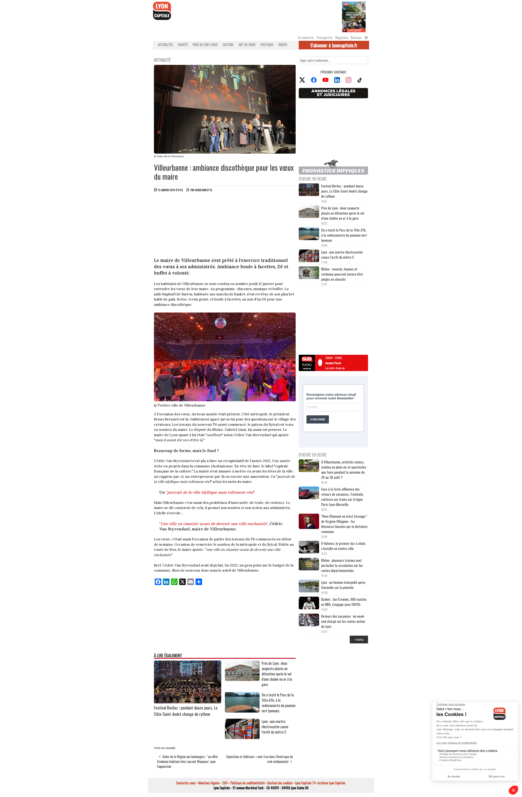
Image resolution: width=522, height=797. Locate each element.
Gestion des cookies (279, 782)
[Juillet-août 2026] (353, 16)
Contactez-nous (186, 782)
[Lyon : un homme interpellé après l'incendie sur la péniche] (309, 587)
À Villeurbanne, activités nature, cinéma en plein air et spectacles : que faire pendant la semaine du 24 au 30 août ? (344, 469)
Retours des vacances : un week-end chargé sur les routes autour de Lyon (343, 621)
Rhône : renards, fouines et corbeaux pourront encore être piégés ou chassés (342, 274)
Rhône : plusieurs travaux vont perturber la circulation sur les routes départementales (342, 565)
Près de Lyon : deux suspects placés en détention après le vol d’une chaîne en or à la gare (277, 674)
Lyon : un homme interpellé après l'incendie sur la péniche (343, 585)
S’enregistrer (324, 37)
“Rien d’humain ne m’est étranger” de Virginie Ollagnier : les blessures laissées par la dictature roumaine (344, 524)
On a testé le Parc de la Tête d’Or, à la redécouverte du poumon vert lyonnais (278, 702)
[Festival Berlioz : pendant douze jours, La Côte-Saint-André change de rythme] (187, 701)
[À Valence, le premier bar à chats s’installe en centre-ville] (309, 548)
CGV (225, 782)
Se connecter (306, 37)
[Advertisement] (225, 225)
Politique (266, 44)
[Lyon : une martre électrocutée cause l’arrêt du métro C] (242, 737)
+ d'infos (359, 639)
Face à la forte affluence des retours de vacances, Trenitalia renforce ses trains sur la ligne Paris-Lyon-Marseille (342, 497)
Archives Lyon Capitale (331, 782)
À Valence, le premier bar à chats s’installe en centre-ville (343, 546)
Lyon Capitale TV (305, 782)
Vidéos (282, 44)
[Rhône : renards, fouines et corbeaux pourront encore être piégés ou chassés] (309, 273)
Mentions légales (209, 782)
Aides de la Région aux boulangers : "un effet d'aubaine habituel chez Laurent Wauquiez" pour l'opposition (187, 761)
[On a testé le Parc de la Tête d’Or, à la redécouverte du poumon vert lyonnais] (242, 711)
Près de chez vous (205, 44)
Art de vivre (247, 44)
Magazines (341, 37)
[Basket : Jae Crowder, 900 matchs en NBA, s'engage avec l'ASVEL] (309, 604)
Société (183, 44)
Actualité (170, 748)
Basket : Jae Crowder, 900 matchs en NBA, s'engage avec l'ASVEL (344, 602)
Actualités (165, 44)
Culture (228, 44)
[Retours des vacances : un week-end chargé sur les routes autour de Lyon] (309, 620)
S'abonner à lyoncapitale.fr (333, 45)
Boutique (356, 37)
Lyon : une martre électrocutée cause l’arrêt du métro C (275, 727)
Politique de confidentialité (247, 782)
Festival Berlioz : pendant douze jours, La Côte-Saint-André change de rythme (185, 710)
